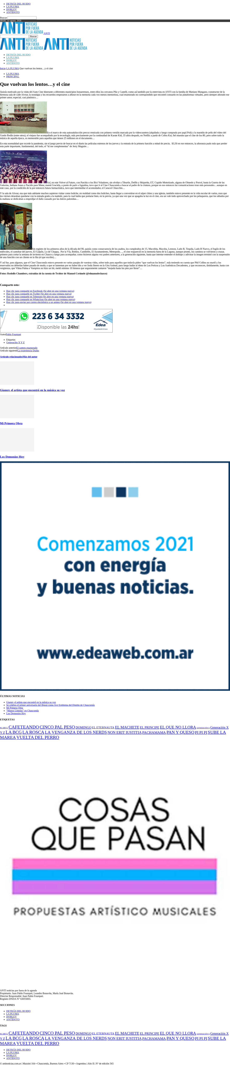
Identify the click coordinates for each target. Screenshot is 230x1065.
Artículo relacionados (11, 356)
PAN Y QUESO (180, 732)
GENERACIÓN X (203, 728)
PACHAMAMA (154, 732)
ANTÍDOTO (13, 12)
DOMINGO (83, 727)
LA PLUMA (12, 6)
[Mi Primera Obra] (17, 417)
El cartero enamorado (26, 347)
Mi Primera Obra (11, 423)
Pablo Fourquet (13, 334)
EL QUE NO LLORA (178, 727)
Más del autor (30, 356)
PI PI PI (201, 732)
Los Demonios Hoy (12, 456)
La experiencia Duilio (28, 350)
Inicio (3, 68)
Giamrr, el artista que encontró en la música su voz (32, 390)
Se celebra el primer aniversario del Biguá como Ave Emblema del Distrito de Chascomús (50, 705)
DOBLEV (11, 9)
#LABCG (4, 728)
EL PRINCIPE (149, 727)
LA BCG (14, 732)
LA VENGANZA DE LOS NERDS (76, 732)
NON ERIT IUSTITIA (124, 732)
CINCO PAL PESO (57, 726)
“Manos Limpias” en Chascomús (22, 710)
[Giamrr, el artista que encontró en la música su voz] (17, 384)
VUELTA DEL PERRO (37, 737)
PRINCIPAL (12, 76)
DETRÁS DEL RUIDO (18, 3)
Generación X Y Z (15, 342)
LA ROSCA (33, 732)
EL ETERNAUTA (103, 727)
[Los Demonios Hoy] (17, 450)
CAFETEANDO (24, 726)
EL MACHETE (127, 727)
